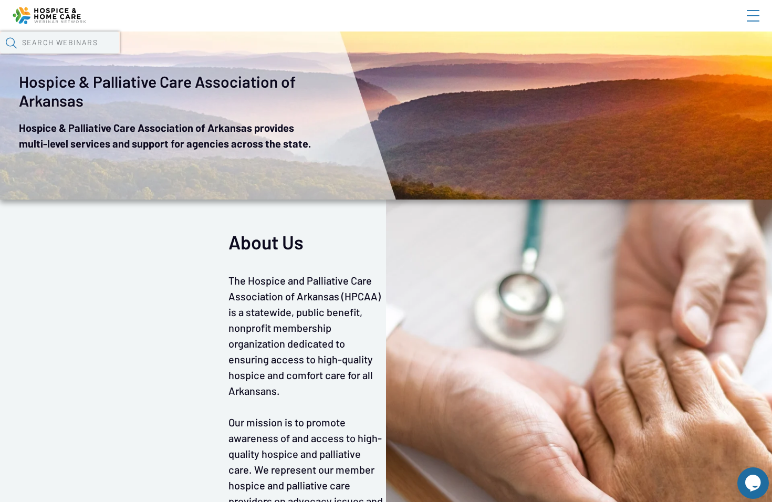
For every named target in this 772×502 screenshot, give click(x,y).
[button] (11, 43)
